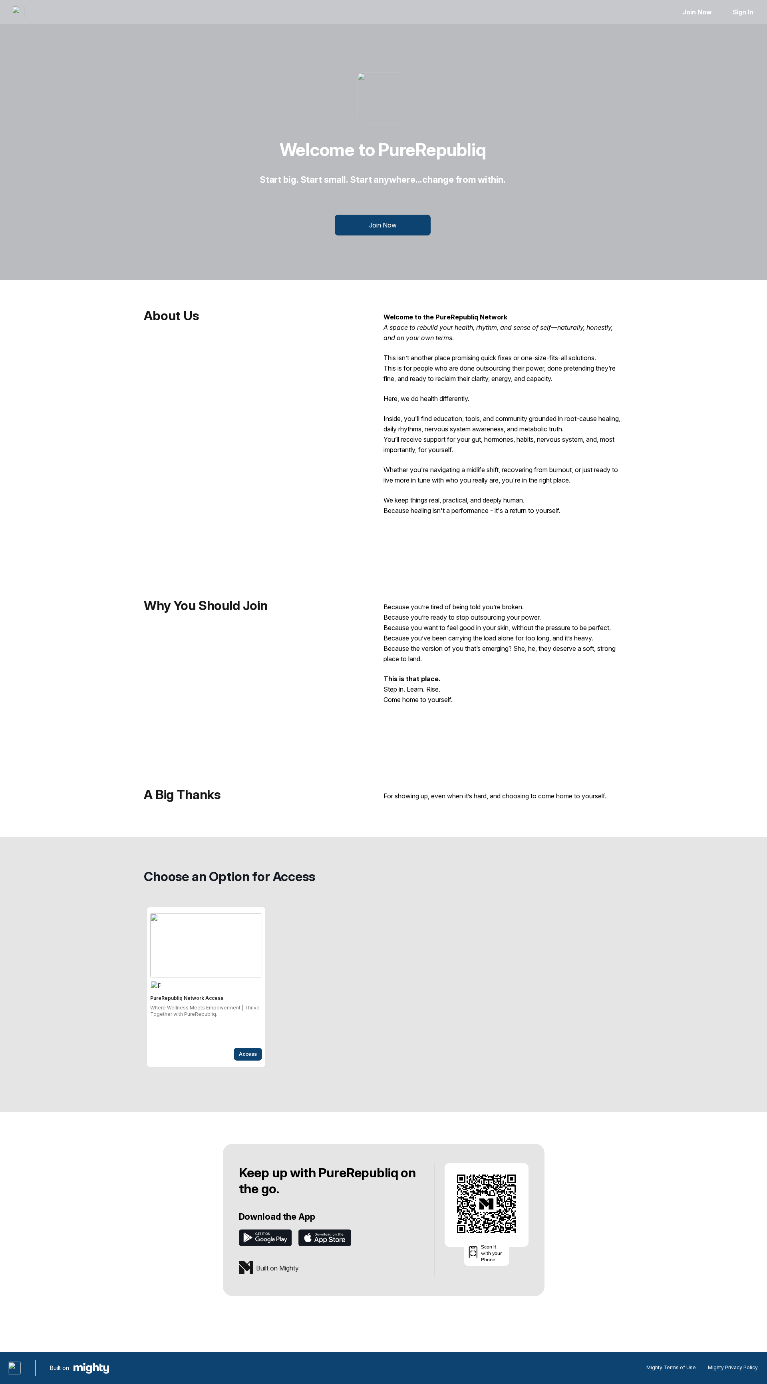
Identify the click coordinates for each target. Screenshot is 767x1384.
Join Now (696, 12)
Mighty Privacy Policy (733, 1367)
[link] (206, 987)
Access (248, 1054)
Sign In (743, 12)
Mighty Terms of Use (671, 1367)
